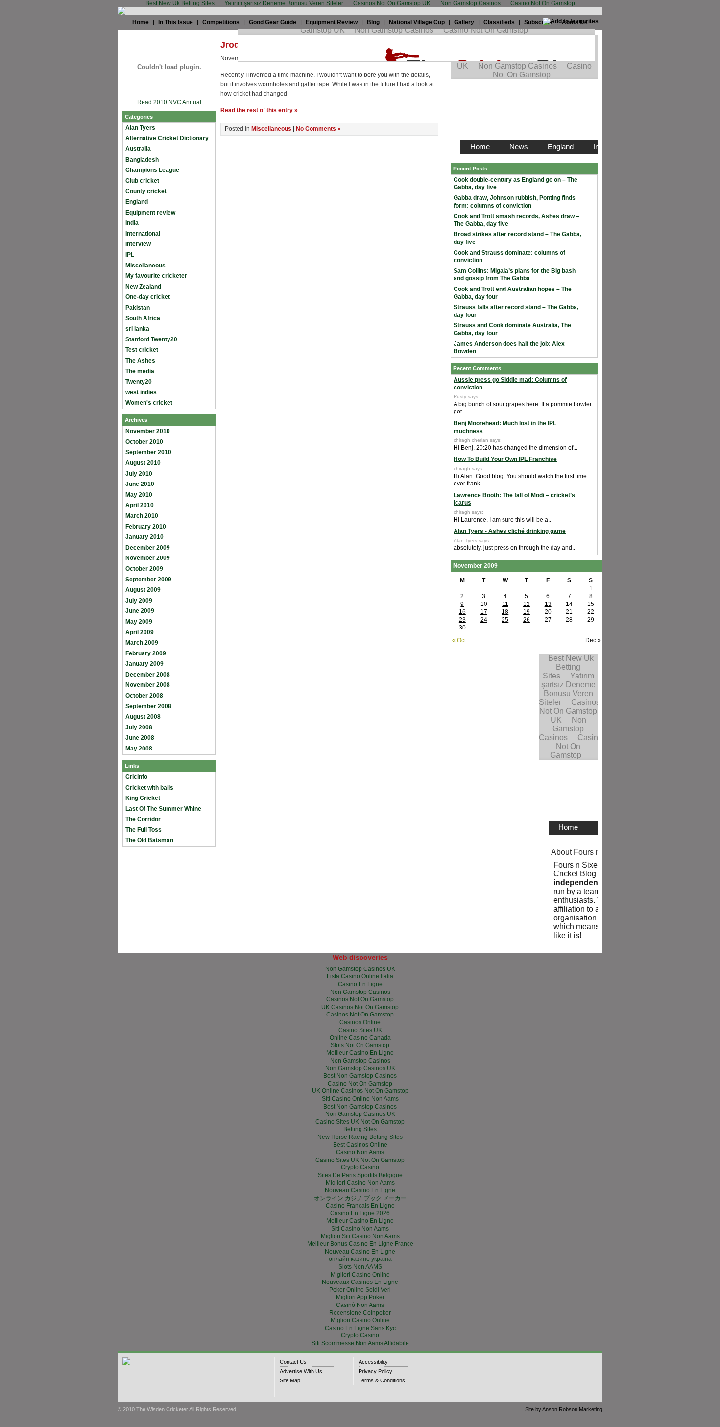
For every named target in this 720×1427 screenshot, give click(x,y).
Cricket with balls (149, 787)
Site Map (290, 1380)
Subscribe (538, 22)
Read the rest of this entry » (259, 110)
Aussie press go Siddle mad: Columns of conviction (510, 383)
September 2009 (148, 579)
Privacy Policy (375, 1371)
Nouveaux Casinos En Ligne (360, 1282)
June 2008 (139, 737)
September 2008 (148, 706)
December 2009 (147, 547)
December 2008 (147, 674)
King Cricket (142, 798)
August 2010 (143, 463)
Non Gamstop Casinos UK (360, 969)
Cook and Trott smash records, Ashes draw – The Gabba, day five (516, 220)
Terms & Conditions (382, 1380)
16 (462, 611)
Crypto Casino (360, 1167)
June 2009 (139, 610)
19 (526, 611)
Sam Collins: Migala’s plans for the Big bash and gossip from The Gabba (515, 274)
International (142, 233)
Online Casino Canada (360, 1037)
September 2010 (148, 452)
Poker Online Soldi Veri (360, 1289)
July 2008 (138, 727)
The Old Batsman (149, 840)
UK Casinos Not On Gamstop (360, 1007)
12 (526, 604)
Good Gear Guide (272, 22)
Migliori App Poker (360, 1297)
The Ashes (140, 360)
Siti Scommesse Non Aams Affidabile (360, 1343)
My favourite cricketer (156, 275)
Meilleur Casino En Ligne (360, 1052)
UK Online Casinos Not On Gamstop (360, 1091)
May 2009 (138, 621)
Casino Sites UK (360, 1030)
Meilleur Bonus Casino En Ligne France (360, 1243)
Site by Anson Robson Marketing (563, 1409)
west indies (141, 392)
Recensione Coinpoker (360, 1312)
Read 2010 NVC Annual (169, 102)
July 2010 (138, 473)
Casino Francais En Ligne (360, 1205)
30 (462, 627)
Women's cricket (148, 402)
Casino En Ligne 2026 (360, 1213)
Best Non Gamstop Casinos (360, 1075)
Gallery (464, 22)
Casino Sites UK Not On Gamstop (360, 1121)
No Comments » (318, 128)
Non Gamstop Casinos (360, 992)
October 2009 (144, 568)
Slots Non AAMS (360, 1266)
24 (483, 619)
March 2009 (141, 642)
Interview (138, 244)
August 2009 (143, 589)
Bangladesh (142, 159)
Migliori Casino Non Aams (360, 1182)
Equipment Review (332, 22)
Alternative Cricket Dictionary (167, 138)
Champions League (152, 170)
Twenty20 (138, 381)
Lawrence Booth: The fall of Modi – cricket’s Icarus (514, 499)
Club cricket (142, 180)
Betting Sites (360, 1129)
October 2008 (144, 695)
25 (505, 619)
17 (483, 611)
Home (140, 22)
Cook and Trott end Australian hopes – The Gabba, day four (513, 293)
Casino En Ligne (360, 984)
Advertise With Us (301, 1371)
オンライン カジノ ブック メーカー (360, 1198)
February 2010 (145, 526)
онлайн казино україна (360, 1259)
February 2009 (145, 653)
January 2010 (144, 536)
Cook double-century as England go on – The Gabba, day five (515, 183)
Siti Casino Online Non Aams (360, 1098)
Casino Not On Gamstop (360, 1083)
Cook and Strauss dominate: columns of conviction (509, 256)
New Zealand (143, 286)
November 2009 (147, 558)
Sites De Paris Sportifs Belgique (360, 1175)
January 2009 (144, 663)
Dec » (593, 640)
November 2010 (147, 431)
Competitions (221, 22)
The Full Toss (143, 829)
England (136, 201)
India (132, 222)
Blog (373, 22)
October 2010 (144, 441)
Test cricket (141, 349)
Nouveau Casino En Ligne (360, 1190)
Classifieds (499, 22)
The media (139, 371)
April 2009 (139, 632)
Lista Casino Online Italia (360, 976)
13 (548, 604)
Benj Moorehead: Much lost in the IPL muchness (505, 427)
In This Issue (175, 22)
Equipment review (150, 212)
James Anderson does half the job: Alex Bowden (509, 347)
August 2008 (143, 716)
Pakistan (137, 307)
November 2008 (147, 684)
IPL (129, 254)
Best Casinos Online (360, 1144)
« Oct (459, 640)
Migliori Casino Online (360, 1274)
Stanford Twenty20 (151, 339)
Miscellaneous (145, 265)
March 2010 (141, 515)
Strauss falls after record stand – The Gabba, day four (516, 311)
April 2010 (139, 505)
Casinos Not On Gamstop (360, 999)
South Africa (142, 318)
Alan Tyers (140, 127)
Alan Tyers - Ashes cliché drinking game (510, 531)
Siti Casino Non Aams (360, 1228)
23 (462, 619)
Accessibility (373, 1362)
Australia (138, 148)
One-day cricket (147, 296)
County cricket (146, 191)
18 (505, 611)
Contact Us (293, 1362)
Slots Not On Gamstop (360, 1045)
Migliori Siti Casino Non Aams (360, 1236)
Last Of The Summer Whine (163, 808)
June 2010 (139, 484)
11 (505, 604)
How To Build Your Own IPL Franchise (505, 459)
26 (526, 619)
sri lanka (137, 328)
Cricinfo (136, 777)
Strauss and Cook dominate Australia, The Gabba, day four (512, 329)
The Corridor (143, 819)
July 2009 (138, 600)
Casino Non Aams (360, 1152)
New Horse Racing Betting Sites (360, 1137)
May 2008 (138, 748)
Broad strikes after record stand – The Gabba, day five (517, 238)
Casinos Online (360, 1022)
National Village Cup (417, 22)
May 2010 (138, 494)
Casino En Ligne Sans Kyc (360, 1328)
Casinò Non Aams (360, 1305)
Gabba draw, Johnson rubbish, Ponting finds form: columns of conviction (515, 201)
